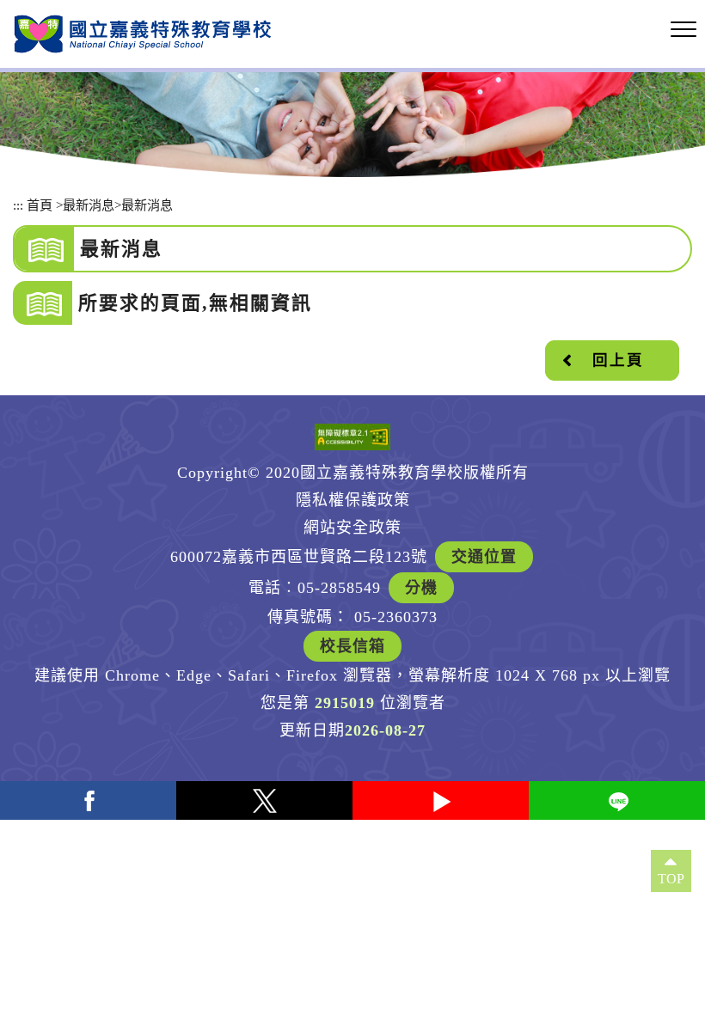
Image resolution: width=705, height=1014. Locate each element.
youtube (440, 800)
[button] (683, 30)
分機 (421, 587)
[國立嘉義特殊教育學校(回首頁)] (143, 34)
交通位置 (484, 556)
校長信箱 (352, 646)
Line (617, 800)
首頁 (39, 205)
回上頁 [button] (618, 360)
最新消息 (88, 205)
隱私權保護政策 (353, 500)
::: (18, 205)
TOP (671, 878)
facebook (88, 800)
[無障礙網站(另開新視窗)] (352, 437)
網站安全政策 (352, 527)
